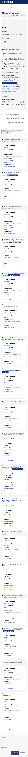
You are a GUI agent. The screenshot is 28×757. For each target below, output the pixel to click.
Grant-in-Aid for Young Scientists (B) (11, 484)
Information (3, 737)
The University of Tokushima (9, 166)
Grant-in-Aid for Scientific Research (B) (11, 257)
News (2, 745)
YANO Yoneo (6, 508)
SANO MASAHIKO (7, 312)
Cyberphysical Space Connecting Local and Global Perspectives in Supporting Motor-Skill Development (13, 241)
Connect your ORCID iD (17, 15)
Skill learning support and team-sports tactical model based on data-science (12, 174)
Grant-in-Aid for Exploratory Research (11, 581)
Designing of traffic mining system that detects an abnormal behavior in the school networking (12, 533)
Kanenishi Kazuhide (8, 345)
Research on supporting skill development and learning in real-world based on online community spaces (12, 467)
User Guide (3, 740)
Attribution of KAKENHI (6, 750)
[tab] (14, 115)
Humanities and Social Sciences (9, 91)
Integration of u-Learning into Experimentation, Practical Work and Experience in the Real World (13, 500)
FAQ (2, 742)
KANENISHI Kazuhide (8, 441)
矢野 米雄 (6, 409)
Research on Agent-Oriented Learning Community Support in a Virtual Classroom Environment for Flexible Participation (12, 662)
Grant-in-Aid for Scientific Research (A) (11, 516)
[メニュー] (26, 2)
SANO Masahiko (7, 214)
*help (25, 15)
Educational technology (7, 77)
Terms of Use (4, 747)
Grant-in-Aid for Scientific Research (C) (12, 156)
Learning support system (8, 88)
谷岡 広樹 (6, 147)
